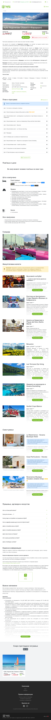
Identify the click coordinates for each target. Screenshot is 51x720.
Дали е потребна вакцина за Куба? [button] (12, 530)
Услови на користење (25, 698)
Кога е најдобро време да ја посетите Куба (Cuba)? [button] (16, 522)
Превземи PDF (26, 157)
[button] (7, 2)
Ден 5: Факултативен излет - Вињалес (12, 125)
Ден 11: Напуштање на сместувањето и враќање (15, 148)
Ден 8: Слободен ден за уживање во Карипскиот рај (16, 136)
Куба (5, 10)
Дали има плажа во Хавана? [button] (10, 534)
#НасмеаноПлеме (30, 708)
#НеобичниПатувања (22, 708)
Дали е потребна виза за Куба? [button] (11, 526)
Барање (27, 37)
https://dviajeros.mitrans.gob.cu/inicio (11, 563)
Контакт (25, 690)
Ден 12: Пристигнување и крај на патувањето (14, 152)
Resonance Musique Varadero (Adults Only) (20, 185)
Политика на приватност (25, 700)
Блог (25, 688)
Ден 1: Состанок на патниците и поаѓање (13, 108)
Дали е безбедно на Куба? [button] (9, 542)
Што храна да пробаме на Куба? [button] (11, 538)
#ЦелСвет (36, 708)
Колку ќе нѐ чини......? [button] (8, 514)
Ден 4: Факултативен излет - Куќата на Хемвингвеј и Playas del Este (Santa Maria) (22, 121)
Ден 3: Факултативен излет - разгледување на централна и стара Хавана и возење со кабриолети (23, 116)
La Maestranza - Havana (16, 182)
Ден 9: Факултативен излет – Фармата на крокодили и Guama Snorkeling (20, 140)
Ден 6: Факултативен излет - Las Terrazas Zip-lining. (15, 129)
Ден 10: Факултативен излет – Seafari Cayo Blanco (15, 144)
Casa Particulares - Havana (34, 182)
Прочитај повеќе (37, 290)
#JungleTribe (15, 708)
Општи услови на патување (25, 697)
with (46, 716)
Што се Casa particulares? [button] (9, 510)
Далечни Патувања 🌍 (17, 88)
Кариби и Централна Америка (19, 91)
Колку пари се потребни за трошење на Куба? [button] (15, 518)
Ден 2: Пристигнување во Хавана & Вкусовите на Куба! (19, 112)
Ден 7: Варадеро (7, 132)
